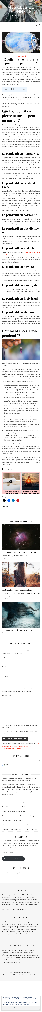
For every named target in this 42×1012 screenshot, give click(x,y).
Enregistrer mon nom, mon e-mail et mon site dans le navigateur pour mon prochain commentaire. (20, 690)
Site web (5, 677)
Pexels (12, 924)
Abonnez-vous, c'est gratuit (13, 859)
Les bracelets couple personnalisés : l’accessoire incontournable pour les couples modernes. (21, 593)
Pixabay (19, 924)
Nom (4, 657)
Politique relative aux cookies (22, 1004)
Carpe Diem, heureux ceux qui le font (14, 807)
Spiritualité (21, 56)
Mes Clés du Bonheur (21, 9)
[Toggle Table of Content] (22, 89)
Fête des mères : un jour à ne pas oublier (15, 825)
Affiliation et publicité (27, 975)
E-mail (4, 667)
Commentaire (6, 695)
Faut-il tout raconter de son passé (13, 811)
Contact (36, 975)
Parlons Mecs (24, 927)
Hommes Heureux (29, 929)
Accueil (18, 975)
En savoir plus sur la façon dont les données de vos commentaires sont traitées (20, 746)
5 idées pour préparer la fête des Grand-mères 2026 (20, 829)
